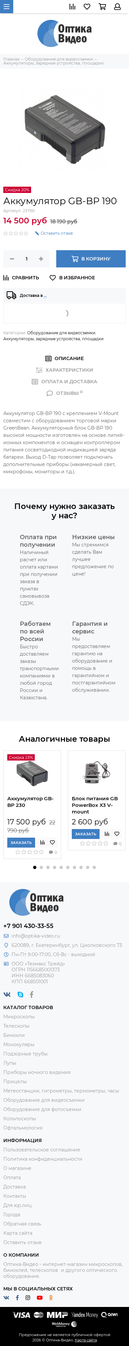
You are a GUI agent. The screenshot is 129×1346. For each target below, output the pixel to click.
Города (11, 1215)
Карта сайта (17, 1233)
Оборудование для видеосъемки (61, 332)
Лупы (9, 1063)
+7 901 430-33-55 (28, 926)
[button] (34, 867)
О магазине (17, 1168)
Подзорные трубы (25, 1054)
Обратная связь (22, 1224)
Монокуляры (18, 1044)
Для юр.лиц (17, 1205)
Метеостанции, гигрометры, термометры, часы (61, 1091)
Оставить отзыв (22, 1242)
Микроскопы (19, 1017)
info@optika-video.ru (36, 936)
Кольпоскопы (19, 1119)
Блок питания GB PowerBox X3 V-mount (95, 805)
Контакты (14, 1196)
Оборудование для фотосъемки (42, 1109)
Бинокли (14, 1035)
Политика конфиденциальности (42, 1159)
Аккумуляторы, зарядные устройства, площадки (53, 338)
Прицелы (15, 1082)
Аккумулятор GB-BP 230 (30, 801)
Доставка (14, 1187)
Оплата (12, 1178)
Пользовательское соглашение (41, 1150)
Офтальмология (22, 1128)
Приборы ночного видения (36, 1072)
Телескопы (16, 1026)
